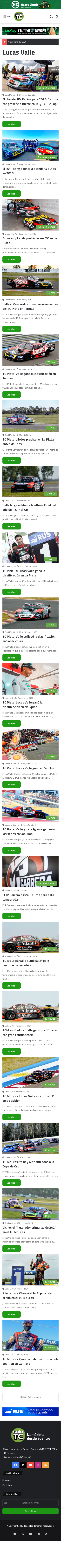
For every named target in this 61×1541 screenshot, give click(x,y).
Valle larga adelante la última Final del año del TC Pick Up (29, 507)
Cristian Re (9, 233)
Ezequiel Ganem (12, 763)
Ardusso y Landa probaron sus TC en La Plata (29, 240)
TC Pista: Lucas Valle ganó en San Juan (29, 767)
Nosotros (7, 1480)
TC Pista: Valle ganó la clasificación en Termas (29, 376)
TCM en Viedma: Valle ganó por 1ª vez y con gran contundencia (29, 1032)
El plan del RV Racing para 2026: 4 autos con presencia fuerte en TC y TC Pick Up (30, 101)
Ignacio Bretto (11, 697)
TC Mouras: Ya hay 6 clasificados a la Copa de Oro (28, 1164)
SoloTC (8, 500)
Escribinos (7, 1485)
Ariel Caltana (10, 566)
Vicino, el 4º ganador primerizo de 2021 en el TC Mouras (29, 1229)
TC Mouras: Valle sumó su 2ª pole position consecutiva (25, 963)
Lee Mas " (12, 124)
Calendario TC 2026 (17, 38)
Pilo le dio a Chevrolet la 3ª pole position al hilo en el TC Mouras (30, 1295)
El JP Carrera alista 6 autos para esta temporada (28, 897)
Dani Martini (10, 94)
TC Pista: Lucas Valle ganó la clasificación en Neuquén (22, 704)
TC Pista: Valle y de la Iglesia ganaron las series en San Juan (28, 831)
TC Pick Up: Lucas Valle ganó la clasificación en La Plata (23, 573)
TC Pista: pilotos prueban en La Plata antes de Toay (28, 441)
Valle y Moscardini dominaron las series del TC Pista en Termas (30, 306)
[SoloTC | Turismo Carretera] (27, 16)
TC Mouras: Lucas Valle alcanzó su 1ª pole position (28, 1098)
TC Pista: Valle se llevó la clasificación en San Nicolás (28, 638)
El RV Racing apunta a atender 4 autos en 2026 (29, 171)
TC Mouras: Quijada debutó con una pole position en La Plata (30, 1361)
